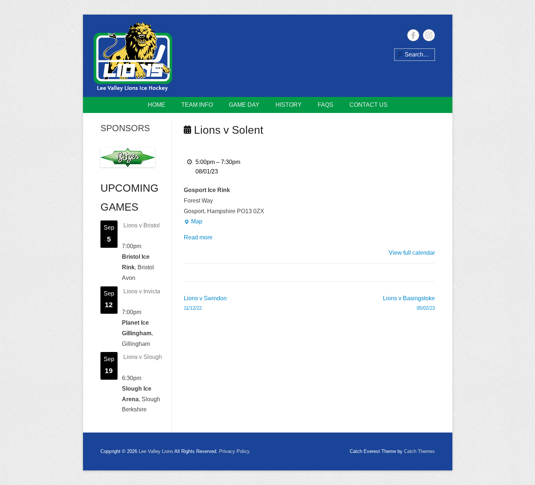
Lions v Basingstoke (409, 303)
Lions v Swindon (205, 303)
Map (193, 222)
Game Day (244, 105)
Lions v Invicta (141, 291)
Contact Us (368, 105)
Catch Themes (419, 451)
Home (156, 105)
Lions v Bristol (141, 225)
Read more (198, 237)
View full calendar (412, 253)
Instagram (429, 35)
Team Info (197, 105)
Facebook (413, 35)
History (289, 105)
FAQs (325, 105)
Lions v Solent (227, 130)
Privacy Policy (234, 451)
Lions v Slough (142, 357)
